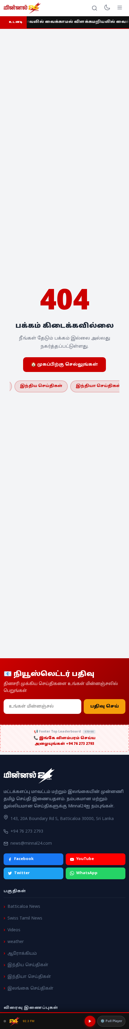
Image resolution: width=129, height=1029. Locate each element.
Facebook (24, 859)
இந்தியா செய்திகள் (98, 386)
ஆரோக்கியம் (22, 953)
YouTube (85, 859)
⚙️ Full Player (111, 1021)
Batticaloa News (24, 906)
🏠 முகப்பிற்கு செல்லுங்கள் (64, 364)
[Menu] (119, 8)
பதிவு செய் (104, 706)
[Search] (94, 8)
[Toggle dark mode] (107, 8)
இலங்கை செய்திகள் (30, 988)
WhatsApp (87, 873)
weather (16, 942)
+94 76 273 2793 (26, 831)
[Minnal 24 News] (22, 8)
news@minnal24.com (31, 843)
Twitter (22, 873)
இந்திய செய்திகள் (41, 386)
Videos (14, 930)
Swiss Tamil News (25, 918)
